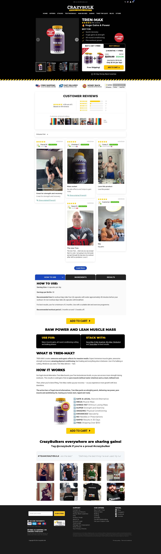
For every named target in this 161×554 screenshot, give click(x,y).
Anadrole (102, 342)
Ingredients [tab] (81, 277)
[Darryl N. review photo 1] (80, 228)
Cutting (96, 515)
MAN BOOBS (82, 13)
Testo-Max (93, 344)
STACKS (60, 13)
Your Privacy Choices (79, 529)
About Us (76, 519)
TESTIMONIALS (70, 13)
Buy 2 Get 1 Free (99, 510)
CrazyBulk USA (42, 540)
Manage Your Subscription (81, 525)
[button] (77, 40)
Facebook (120, 514)
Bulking (96, 514)
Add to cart (113, 67)
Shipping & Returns (79, 512)
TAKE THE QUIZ (102, 13)
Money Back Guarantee (80, 514)
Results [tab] (111, 277)
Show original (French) (47, 200)
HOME (45, 13)
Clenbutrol (117, 342)
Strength (97, 517)
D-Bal (96, 342)
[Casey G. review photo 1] (111, 166)
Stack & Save (98, 512)
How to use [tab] (50, 277)
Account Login (77, 521)
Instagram (120, 512)
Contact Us (76, 510)
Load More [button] (80, 268)
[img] (40, 142)
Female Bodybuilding (101, 519)
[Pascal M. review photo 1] (49, 170)
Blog (119, 510)
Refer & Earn (77, 527)
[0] (133, 1)
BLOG (112, 13)
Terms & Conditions (126, 540)
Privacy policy (116, 540)
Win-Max (109, 342)
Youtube (120, 516)
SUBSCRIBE (59, 513)
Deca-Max (90, 342)
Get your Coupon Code (101, 521)
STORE (118, 13)
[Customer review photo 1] (111, 223)
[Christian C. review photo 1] (80, 166)
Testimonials (77, 523)
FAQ (74, 515)
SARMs (91, 13)
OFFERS (52, 13)
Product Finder (78, 517)
